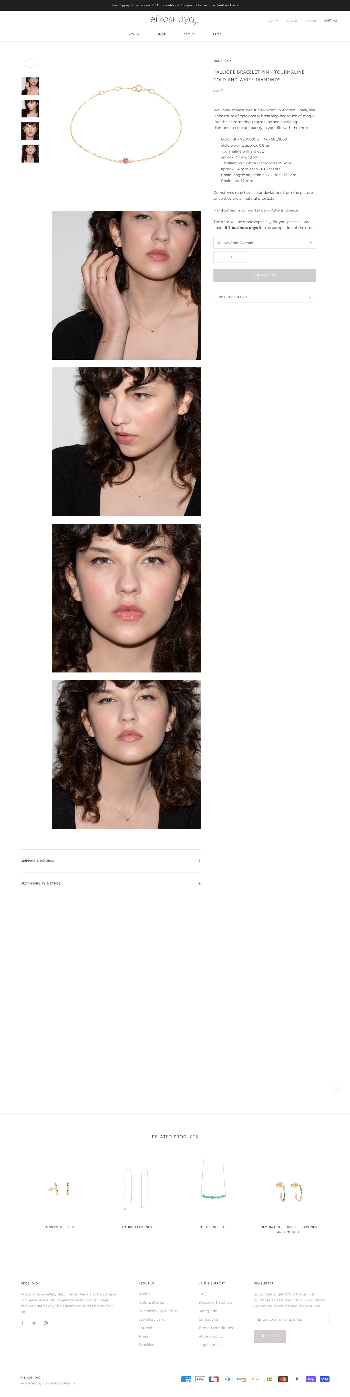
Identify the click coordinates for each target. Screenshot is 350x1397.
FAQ (203, 1294)
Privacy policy (211, 1336)
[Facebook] (22, 1323)
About (189, 34)
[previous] (16, 1194)
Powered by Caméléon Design (47, 1383)
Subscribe (270, 1336)
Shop (162, 34)
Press (217, 34)
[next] (334, 1194)
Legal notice (210, 1344)
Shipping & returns (215, 1302)
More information (232, 297)
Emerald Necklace (213, 1227)
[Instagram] (46, 1323)
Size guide (208, 1311)
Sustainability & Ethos (40, 883)
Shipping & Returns (37, 860)
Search (311, 21)
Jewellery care (151, 1319)
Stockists (147, 1344)
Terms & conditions (216, 1327)
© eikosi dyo (30, 1377)
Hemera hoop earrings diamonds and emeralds (289, 1230)
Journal (145, 1327)
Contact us (208, 1319)
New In (133, 34)
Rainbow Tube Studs (61, 1227)
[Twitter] (34, 1323)
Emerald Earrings (137, 1227)
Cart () (330, 20)
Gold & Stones (151, 1302)
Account (292, 21)
